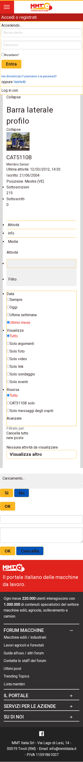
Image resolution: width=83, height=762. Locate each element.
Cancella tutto (17, 433)
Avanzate (14, 418)
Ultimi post (12, 668)
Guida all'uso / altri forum (24, 653)
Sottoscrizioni (17, 187)
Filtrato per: (15, 428)
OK (8, 506)
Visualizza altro (26, 454)
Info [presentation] (11, 233)
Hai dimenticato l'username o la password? (28, 76)
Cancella (30, 551)
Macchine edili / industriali (25, 637)
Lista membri (14, 684)
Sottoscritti (15, 199)
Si (7, 493)
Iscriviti (20, 82)
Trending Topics (16, 676)
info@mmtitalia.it (62, 748)
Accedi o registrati (19, 17)
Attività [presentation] (13, 225)
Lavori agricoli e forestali (24, 645)
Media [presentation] (13, 241)
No (21, 493)
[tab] (41, 225)
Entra (11, 64)
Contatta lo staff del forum (25, 661)
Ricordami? (11, 55)
